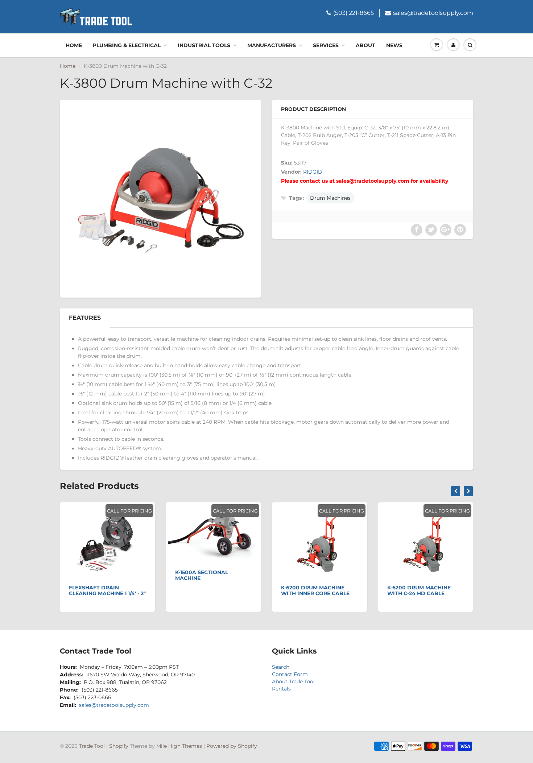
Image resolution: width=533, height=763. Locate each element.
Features (85, 317)
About (365, 45)
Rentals (281, 688)
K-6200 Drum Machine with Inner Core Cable (315, 590)
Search (280, 667)
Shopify (118, 746)
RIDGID (312, 172)
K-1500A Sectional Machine (201, 575)
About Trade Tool (293, 681)
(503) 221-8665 (353, 12)
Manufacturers (271, 45)
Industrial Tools (204, 45)
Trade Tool (92, 746)
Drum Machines (330, 198)
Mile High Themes (179, 746)
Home (74, 45)
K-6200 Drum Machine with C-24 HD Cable (419, 590)
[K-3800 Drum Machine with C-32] (160, 198)
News (394, 45)
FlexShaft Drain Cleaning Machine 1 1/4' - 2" (107, 590)
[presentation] (455, 491)
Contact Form (290, 674)
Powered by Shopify (231, 746)
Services (326, 45)
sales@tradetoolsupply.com (433, 12)
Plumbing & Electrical (127, 45)
